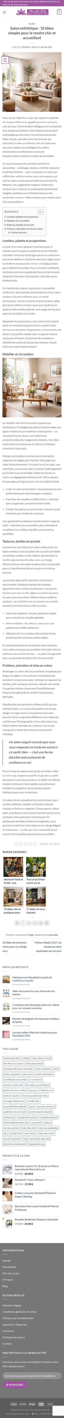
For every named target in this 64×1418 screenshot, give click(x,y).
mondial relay (33, 1101)
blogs (32, 24)
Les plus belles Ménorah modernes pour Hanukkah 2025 (34, 1034)
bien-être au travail (42, 1058)
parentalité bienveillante (14, 1106)
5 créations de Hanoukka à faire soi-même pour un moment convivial (35, 1006)
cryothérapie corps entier (15, 1079)
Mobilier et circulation (18, 220)
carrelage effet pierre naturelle (17, 1068)
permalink (53, 935)
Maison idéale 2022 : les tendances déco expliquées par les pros (48, 946)
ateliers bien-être (11, 1058)
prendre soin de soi (46, 1106)
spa (5, 1133)
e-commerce (36, 1079)
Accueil (6, 1260)
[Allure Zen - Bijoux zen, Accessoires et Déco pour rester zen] (32, 12)
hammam (33, 1090)
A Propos (7, 1279)
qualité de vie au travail (14, 1111)
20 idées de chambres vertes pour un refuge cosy (14, 946)
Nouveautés (9, 1266)
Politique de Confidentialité (18, 1318)
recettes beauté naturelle (40, 1111)
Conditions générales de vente (19, 1311)
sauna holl (36, 1122)
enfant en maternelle (13, 1085)
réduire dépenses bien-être (16, 1122)
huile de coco (47, 1090)
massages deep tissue (13, 1101)
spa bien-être (16, 1133)
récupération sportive (28, 1117)
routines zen (9, 1117)
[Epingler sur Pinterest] (41, 923)
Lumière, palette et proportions (22, 216)
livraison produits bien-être (35, 1095)
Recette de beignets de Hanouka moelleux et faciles (35, 1020)
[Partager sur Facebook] (23, 923)
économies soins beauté (14, 1144)
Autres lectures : (19, 232)
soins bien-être (29, 1128)
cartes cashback (42, 1068)
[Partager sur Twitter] (29, 923)
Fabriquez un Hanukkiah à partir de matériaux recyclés (32, 979)
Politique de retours (13, 1337)
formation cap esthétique (37, 1085)
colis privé (27, 1074)
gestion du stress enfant (14, 1090)
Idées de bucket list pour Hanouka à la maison (33, 992)
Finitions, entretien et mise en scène (25, 228)
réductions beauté (49, 1117)
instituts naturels (11, 1095)
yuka (25, 1138)
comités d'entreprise (43, 1074)
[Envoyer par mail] (35, 923)
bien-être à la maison (13, 1063)
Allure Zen (46, 47)
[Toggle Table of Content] (39, 212)
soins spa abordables (48, 1128)
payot (32, 1106)
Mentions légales (12, 1305)
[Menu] (4, 12)
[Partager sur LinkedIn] (47, 923)
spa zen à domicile (11, 1138)
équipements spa (37, 1144)
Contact (7, 1343)
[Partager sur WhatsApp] (17, 923)
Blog (5, 1286)
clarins (56, 1068)
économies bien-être (40, 1138)
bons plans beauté (34, 1063)
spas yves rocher (46, 1133)
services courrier (11, 1128)
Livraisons (8, 1330)
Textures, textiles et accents (20, 224)
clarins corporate (11, 1074)
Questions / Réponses (14, 1324)
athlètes (26, 1058)
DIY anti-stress (11, 1273)
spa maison (30, 1133)
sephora (48, 1122)
